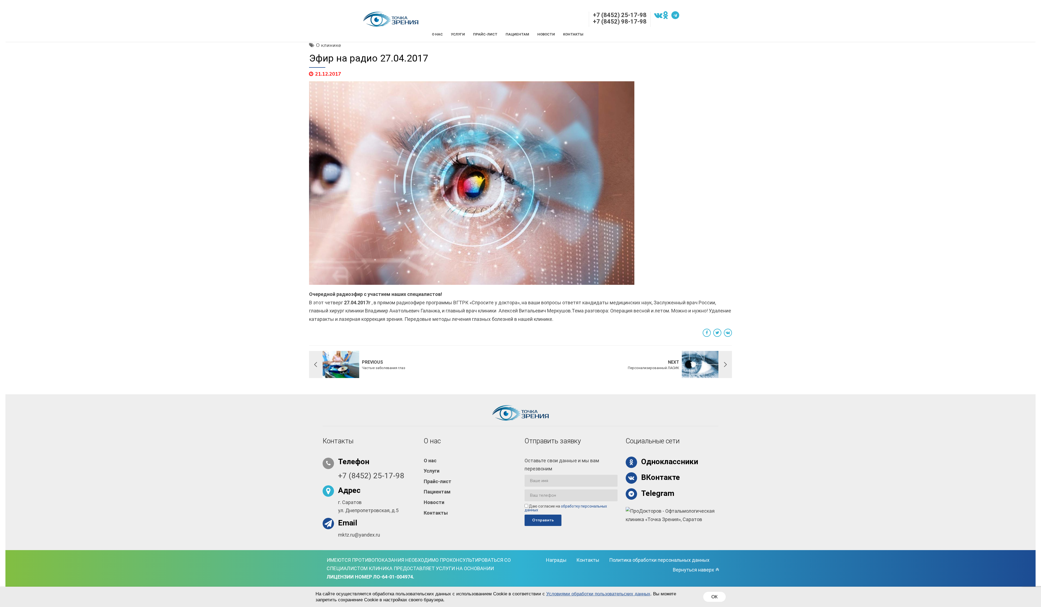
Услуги (458, 34)
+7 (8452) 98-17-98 (620, 21)
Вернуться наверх (693, 570)
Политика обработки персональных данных (659, 560)
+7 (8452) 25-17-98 (620, 15)
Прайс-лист (485, 34)
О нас (437, 34)
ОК (714, 596)
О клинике (328, 45)
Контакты (573, 34)
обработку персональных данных (566, 508)
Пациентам (517, 34)
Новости (546, 34)
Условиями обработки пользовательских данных (598, 593)
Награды (556, 560)
